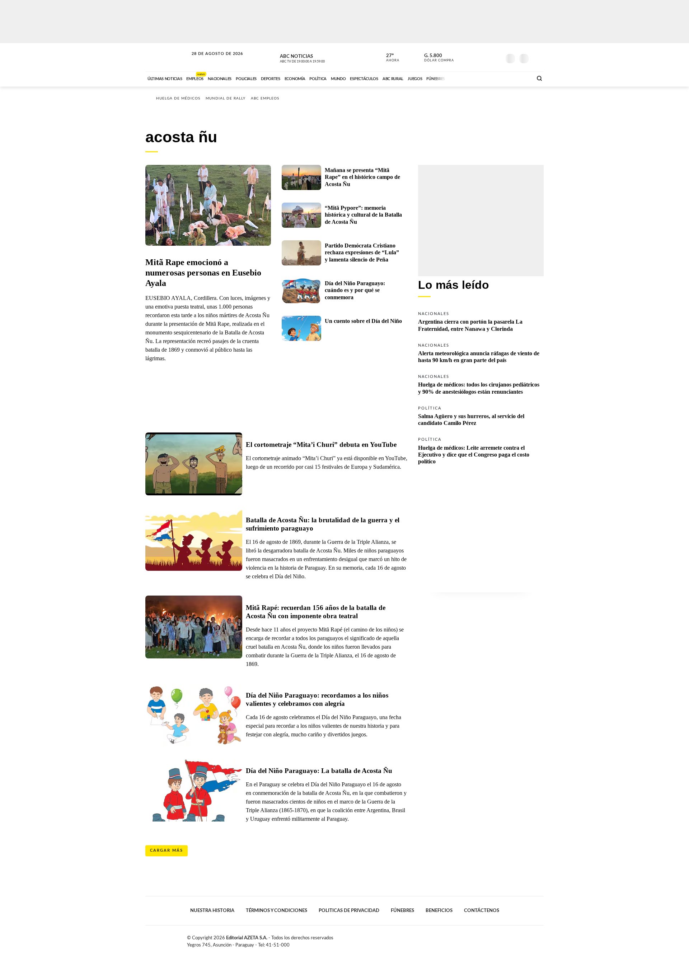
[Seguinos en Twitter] (474, 57)
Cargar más (166, 850)
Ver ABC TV (316, 57)
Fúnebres (402, 910)
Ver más (481, 321)
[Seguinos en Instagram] (495, 57)
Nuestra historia (212, 910)
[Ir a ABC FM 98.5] (517, 78)
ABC (167, 57)
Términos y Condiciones (276, 910)
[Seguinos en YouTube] (485, 57)
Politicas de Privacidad (349, 910)
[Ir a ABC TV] (469, 78)
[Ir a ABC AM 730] (489, 78)
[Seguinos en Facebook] (463, 57)
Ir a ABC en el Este (210, 60)
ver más (388, 58)
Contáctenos (481, 910)
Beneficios (439, 910)
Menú (537, 57)
